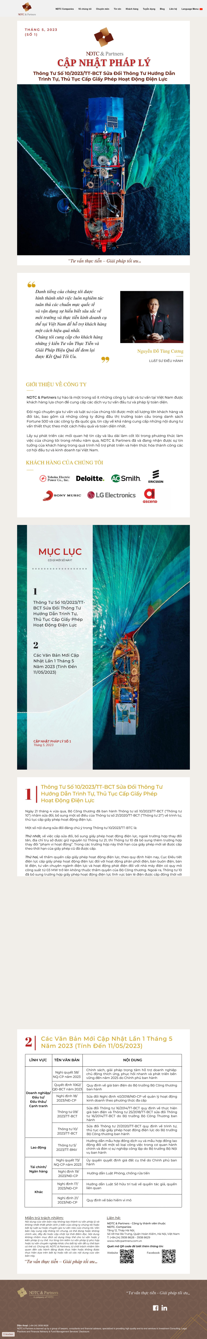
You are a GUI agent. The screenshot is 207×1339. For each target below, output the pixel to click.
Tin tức (117, 8)
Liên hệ (173, 8)
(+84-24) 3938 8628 (38, 1325)
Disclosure (84, 1331)
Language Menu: (191, 8)
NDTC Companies (65, 8)
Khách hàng (132, 8)
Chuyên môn (102, 8)
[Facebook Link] (155, 1308)
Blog (162, 8)
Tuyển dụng (149, 8)
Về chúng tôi (85, 8)
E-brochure (8, 1334)
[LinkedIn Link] (164, 1308)
